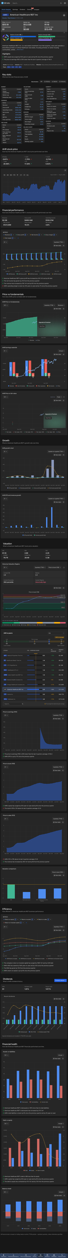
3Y (4, 242)
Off (41, 81)
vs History (47, 81)
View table (58, 245)
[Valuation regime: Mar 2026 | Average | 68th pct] (51, 623)
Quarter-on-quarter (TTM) (55, 451)
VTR (16, 67)
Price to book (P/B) (54, 567)
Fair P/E (53, 397)
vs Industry (62, 81)
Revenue (60, 305)
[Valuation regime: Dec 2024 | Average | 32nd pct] (22, 623)
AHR (5, 15)
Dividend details (59, 980)
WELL (8, 67)
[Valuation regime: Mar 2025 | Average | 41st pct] (28, 623)
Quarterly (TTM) (58, 242)
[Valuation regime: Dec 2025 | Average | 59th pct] (45, 623)
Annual (61, 351)
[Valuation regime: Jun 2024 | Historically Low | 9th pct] (11, 623)
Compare (36, 9)
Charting (29, 9)
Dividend (22, 9)
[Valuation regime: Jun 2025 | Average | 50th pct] (34, 623)
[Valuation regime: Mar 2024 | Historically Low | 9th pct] (5, 623)
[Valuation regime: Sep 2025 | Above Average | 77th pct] (40, 623)
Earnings (15, 9)
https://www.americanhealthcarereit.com (52, 64)
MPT (20, 67)
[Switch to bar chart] (54, 235)
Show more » (20, 49)
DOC (13, 67)
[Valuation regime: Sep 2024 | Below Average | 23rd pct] (17, 623)
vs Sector (54, 81)
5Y (4, 567)
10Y (5, 305)
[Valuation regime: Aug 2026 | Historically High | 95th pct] (63, 623)
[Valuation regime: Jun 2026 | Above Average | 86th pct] (57, 623)
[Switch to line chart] (11, 235)
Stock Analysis (6, 9)
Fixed (58, 397)
